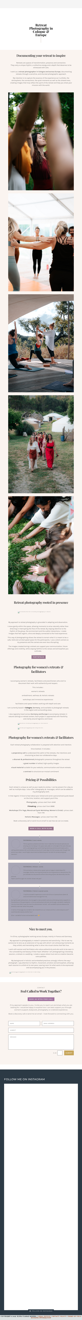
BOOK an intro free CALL (41, 999)
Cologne (28, 708)
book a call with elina (41, 828)
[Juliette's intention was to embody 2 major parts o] (13, 1114)
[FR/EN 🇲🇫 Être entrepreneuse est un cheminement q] (69, 1196)
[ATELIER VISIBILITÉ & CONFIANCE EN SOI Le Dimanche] (50, 1130)
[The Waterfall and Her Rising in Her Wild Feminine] (32, 1095)
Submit (69, 1053)
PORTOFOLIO (38, 657)
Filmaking (32, 806)
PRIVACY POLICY (58, 1316)
